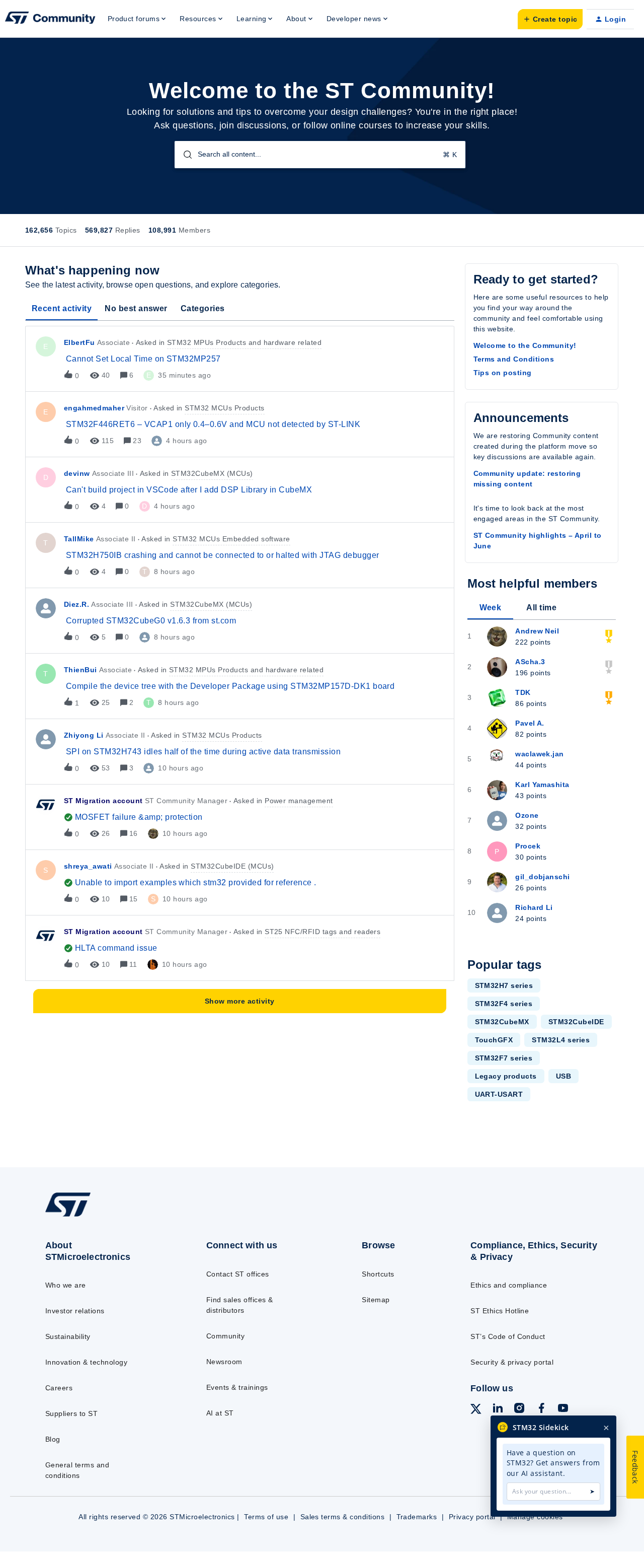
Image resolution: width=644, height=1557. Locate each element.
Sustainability (68, 1336)
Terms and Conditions (513, 359)
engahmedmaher (94, 408)
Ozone (526, 815)
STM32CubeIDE (576, 1022)
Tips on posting (502, 373)
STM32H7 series (504, 985)
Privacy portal (472, 1517)
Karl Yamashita (542, 785)
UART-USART (499, 1094)
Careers (58, 1388)
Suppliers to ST (71, 1413)
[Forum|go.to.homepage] (50, 19)
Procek (527, 846)
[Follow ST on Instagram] (519, 1409)
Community (225, 1336)
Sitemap (375, 1300)
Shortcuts (378, 1274)
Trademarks (416, 1517)
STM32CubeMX (502, 1022)
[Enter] (183, 154)
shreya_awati (88, 866)
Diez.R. (76, 604)
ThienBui (80, 670)
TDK (522, 692)
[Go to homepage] (107, 1216)
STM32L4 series (561, 1040)
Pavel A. (529, 723)
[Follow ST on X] (475, 1410)
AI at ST (220, 1413)
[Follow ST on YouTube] (563, 1409)
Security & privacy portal (511, 1362)
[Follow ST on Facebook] (541, 1409)
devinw (77, 473)
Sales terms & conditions (342, 1517)
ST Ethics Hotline (499, 1311)
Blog (52, 1439)
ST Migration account (103, 801)
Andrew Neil (537, 631)
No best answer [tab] (136, 308)
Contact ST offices (237, 1274)
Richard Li (534, 907)
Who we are (65, 1285)
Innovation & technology (86, 1362)
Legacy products (506, 1076)
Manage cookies (535, 1517)
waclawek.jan (539, 754)
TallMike (79, 539)
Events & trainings (237, 1387)
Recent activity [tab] (62, 308)
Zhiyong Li (84, 735)
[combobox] (320, 154)
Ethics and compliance (508, 1285)
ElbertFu (79, 342)
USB (563, 1076)
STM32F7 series (504, 1058)
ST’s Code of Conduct (507, 1336)
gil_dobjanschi (542, 877)
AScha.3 (530, 662)
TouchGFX (494, 1040)
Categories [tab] (203, 308)
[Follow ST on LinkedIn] (498, 1409)
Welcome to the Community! (525, 345)
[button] (550, 19)
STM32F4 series (504, 1004)
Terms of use (266, 1517)
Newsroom (224, 1362)
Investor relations (75, 1311)
